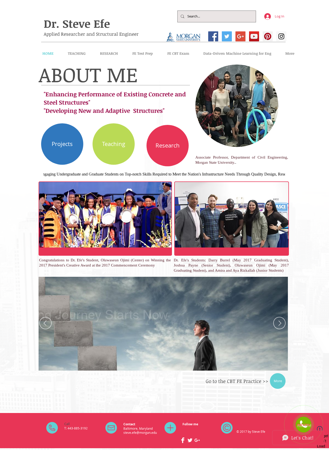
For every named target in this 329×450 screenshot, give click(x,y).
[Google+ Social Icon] (240, 36)
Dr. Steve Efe (77, 23)
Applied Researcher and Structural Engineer (91, 34)
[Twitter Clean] (190, 440)
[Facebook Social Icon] (213, 36)
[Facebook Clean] (183, 440)
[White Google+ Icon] (197, 440)
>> (265, 381)
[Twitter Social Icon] (227, 36)
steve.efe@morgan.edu (140, 432)
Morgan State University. (215, 162)
